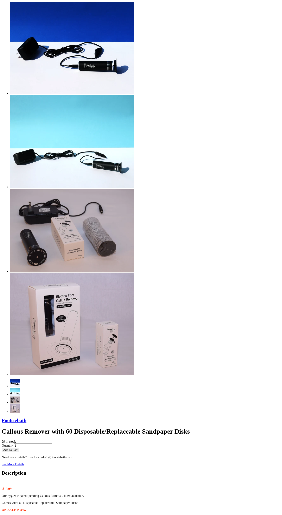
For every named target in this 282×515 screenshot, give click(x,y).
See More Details (13, 464)
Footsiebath (14, 420)
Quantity (7, 445)
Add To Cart (10, 450)
